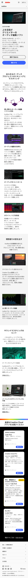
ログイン (24, 2)
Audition (3, 6)
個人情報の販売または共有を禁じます (10, 575)
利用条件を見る (19, 495)
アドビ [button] (4, 558)
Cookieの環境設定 (10, 573)
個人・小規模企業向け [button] (7, 544)
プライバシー (20, 571)
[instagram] (5, 569)
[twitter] (8, 569)
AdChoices (22, 575)
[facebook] (3, 569)
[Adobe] (7, 2)
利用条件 (4, 573)
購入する (14, 63)
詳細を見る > (6, 375)
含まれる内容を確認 (17, 521)
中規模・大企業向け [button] (7, 548)
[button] (19, 2)
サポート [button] (4, 554)
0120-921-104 (19, 537)
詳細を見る (7, 466)
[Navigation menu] (2, 2)
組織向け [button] (4, 551)
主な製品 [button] (4, 561)
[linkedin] (11, 569)
